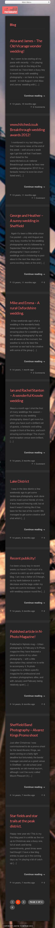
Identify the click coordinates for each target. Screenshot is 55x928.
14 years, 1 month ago (23, 369)
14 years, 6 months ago (23, 704)
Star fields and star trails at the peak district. (24, 820)
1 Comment (39, 198)
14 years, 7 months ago (23, 795)
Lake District (19, 481)
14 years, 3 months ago (23, 537)
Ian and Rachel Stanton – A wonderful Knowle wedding (27, 395)
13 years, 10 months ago (24, 103)
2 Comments (39, 107)
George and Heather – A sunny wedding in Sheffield (26, 220)
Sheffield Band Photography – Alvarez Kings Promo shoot (27, 729)
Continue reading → (34, 95)
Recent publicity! (22, 558)
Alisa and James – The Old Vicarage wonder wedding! (26, 45)
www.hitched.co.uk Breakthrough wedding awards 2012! (27, 129)
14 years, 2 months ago (23, 460)
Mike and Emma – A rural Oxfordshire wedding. (24, 307)
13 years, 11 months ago (24, 195)
